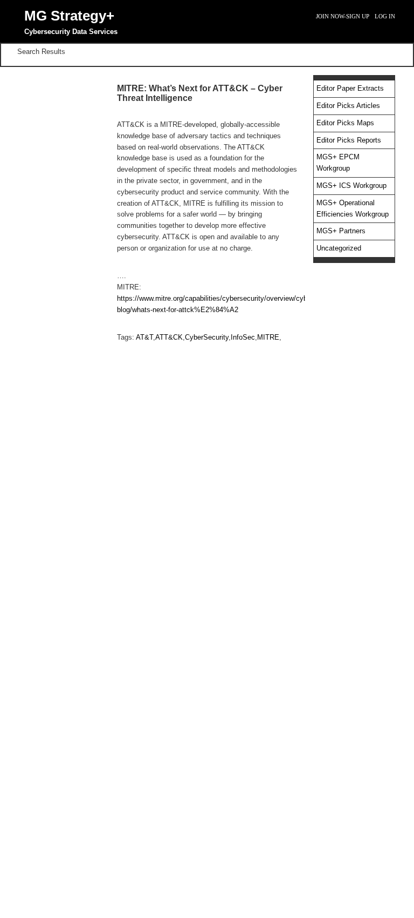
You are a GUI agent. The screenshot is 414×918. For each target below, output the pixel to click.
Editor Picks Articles (348, 106)
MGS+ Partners (340, 231)
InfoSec (243, 337)
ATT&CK (169, 337)
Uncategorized (338, 248)
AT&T (144, 337)
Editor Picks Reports (348, 140)
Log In (385, 16)
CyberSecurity (207, 337)
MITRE (268, 337)
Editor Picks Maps (345, 123)
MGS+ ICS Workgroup (351, 185)
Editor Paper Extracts (350, 88)
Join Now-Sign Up (342, 16)
